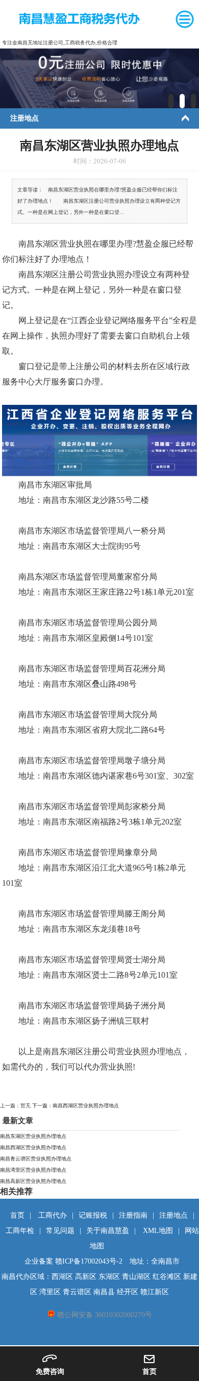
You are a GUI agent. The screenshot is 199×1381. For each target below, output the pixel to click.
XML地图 (158, 1230)
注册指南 (133, 1215)
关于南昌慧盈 (107, 1230)
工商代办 (52, 1215)
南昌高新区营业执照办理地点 (33, 1181)
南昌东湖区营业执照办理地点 (33, 1136)
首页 (17, 1215)
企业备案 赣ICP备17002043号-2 (73, 1261)
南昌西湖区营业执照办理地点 (33, 1147)
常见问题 (60, 1230)
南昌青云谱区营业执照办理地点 (35, 1158)
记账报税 (93, 1215)
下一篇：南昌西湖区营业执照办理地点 (75, 1105)
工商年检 (20, 1230)
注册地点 (173, 1215)
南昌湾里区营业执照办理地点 (33, 1170)
